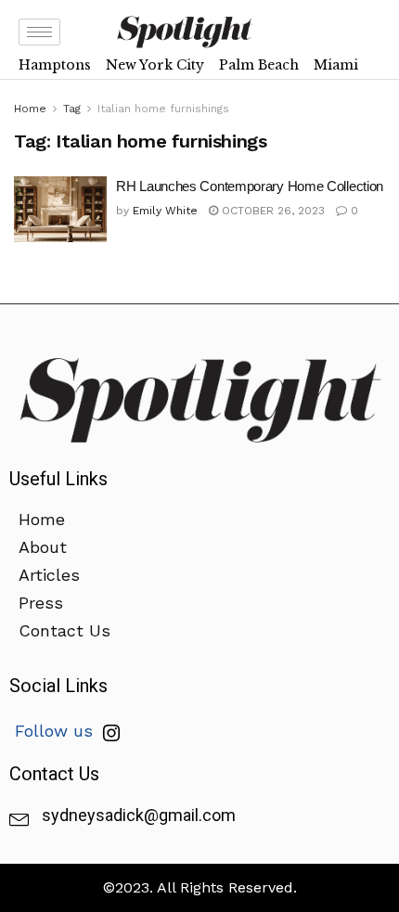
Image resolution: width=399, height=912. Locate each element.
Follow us (56, 730)
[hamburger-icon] (39, 32)
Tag (72, 108)
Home (30, 108)
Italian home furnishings (163, 108)
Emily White (165, 210)
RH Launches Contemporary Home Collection (249, 186)
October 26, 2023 (271, 210)
